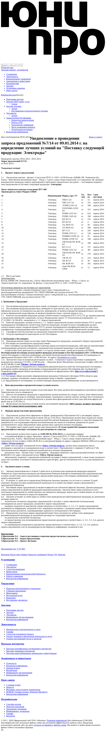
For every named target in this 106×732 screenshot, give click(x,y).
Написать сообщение (37, 554)
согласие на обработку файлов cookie (50, 725)
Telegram (61, 554)
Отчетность (11, 663)
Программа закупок (15, 99)
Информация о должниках (18, 711)
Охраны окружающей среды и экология (23, 639)
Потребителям (9, 699)
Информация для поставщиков (19, 617)
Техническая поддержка (22, 129)
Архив (14, 104)
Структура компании (15, 569)
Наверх (24, 554)
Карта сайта (15, 554)
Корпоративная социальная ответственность (26, 574)
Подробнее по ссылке (67, 357)
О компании (8, 559)
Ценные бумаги (13, 668)
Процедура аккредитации (22, 120)
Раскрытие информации (17, 666)
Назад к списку (95, 137)
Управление (7, 583)
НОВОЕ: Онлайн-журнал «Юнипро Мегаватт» (27, 692)
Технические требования (22, 125)
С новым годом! (13, 685)
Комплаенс (11, 598)
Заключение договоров (16, 709)
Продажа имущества (12, 643)
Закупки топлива (13, 106)
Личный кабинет (14, 70)
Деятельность (8, 624)
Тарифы (9, 632)
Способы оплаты (13, 704)
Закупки (12, 95)
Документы (11, 113)
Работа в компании (14, 576)
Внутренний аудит (14, 595)
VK (55, 554)
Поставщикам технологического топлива (29, 111)
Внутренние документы (16, 600)
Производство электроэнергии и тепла (23, 629)
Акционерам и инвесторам (16, 658)
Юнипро (5, 95)
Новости (10, 687)
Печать (50, 554)
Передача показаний (15, 707)
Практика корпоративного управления (23, 588)
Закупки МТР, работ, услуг (18, 102)
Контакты (5, 554)
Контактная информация (17, 132)
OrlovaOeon (13, 443)
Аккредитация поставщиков (18, 118)
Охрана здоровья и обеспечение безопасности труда (29, 636)
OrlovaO (53, 446)
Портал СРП (16, 122)
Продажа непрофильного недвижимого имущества (28, 649)
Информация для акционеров (19, 673)
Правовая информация (57, 720)
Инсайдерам (11, 670)
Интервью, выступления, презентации (23, 690)
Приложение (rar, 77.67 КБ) (13, 549)
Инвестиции (11, 572)
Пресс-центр (8, 680)
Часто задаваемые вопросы (23, 127)
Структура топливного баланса (20, 634)
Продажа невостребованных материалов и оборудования (31, 653)
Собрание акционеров (16, 591)
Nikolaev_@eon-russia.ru (33, 364)
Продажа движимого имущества (20, 651)
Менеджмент (12, 593)
